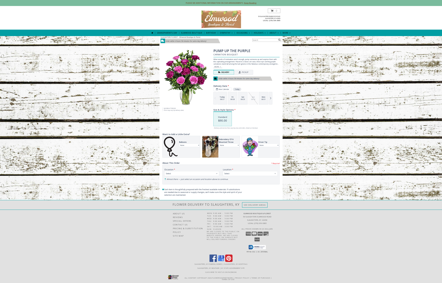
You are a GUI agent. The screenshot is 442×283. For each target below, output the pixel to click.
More (285, 33)
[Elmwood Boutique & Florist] (221, 19)
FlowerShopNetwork (222, 278)
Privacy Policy (242, 278)
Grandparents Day (167, 33)
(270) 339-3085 (274, 20)
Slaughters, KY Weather (208, 268)
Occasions (242, 33)
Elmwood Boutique (191, 33)
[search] (279, 40)
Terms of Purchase (261, 278)
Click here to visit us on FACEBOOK (221, 272)
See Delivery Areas (255, 205)
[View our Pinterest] (229, 261)
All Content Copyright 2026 (198, 278)
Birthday (211, 33)
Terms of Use (228, 279)
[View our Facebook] (213, 261)
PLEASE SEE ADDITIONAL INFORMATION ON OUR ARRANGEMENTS (221, 3)
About (273, 33)
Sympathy (225, 33)
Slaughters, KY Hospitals (235, 264)
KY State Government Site (233, 268)
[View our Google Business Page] (221, 261)
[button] (274, 11)
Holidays (258, 33)
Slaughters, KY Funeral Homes (208, 264)
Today (237, 89)
